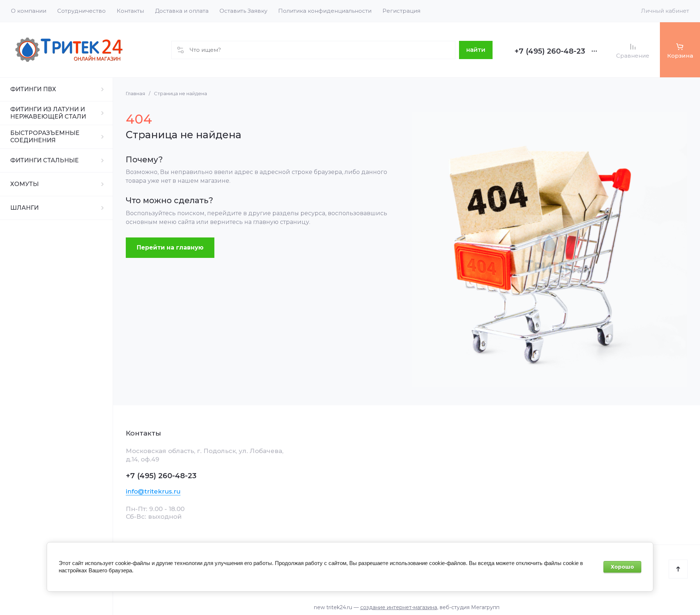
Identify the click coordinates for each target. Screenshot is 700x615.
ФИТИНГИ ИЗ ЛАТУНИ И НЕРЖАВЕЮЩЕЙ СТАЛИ (48, 113)
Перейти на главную (170, 247)
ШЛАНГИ (24, 207)
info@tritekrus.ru (153, 491)
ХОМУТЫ (24, 184)
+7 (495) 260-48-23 (549, 51)
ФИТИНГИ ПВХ (33, 89)
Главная (135, 93)
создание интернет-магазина (398, 607)
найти (475, 49)
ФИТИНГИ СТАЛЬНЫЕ (44, 160)
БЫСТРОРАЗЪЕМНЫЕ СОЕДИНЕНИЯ (44, 136)
